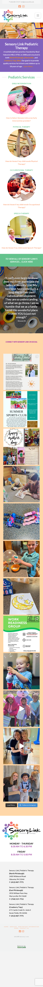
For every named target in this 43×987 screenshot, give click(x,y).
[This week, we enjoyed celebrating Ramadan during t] (21, 596)
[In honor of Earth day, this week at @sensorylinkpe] (21, 521)
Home (6, 926)
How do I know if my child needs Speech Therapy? (21, 248)
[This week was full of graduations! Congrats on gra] (21, 746)
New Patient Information (28, 926)
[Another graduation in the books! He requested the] (21, 783)
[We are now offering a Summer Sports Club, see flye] (21, 409)
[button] (38, 15)
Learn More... (28, 66)
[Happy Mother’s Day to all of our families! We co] (21, 447)
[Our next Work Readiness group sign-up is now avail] (21, 634)
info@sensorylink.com (27, 2)
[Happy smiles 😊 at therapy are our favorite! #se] (21, 671)
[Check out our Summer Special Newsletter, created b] (21, 372)
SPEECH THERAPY (21, 213)
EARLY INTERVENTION (21, 83)
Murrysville (29, 58)
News (16, 928)
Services (13, 926)
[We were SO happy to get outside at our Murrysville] (21, 709)
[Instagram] (23, 6)
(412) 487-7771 (14, 2)
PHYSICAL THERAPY (21, 127)
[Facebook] (19, 6)
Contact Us (24, 928)
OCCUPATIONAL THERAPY (21, 170)
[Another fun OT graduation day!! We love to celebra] (21, 559)
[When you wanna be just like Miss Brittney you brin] (21, 484)
